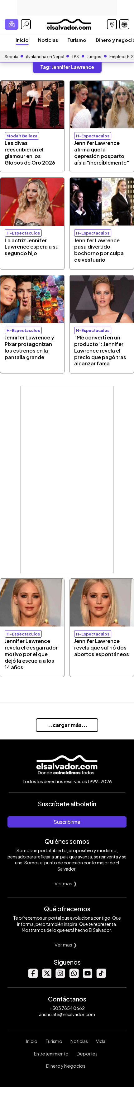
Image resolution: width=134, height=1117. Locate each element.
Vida (100, 1041)
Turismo (76, 40)
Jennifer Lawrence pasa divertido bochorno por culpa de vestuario (99, 250)
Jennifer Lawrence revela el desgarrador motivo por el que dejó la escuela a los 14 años (31, 654)
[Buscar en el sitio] (26, 24)
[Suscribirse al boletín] (11, 24)
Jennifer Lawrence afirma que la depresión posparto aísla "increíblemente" (101, 153)
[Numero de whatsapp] (74, 976)
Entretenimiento (51, 1053)
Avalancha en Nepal (45, 56)
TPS (75, 56)
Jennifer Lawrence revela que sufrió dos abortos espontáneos (101, 647)
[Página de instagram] (60, 976)
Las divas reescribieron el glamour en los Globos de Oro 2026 (30, 153)
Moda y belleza (22, 135)
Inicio (22, 40)
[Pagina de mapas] (112, 24)
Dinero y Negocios (65, 1066)
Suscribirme (67, 821)
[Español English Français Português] (124, 24)
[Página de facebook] (33, 976)
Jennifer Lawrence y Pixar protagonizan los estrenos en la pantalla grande (29, 347)
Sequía (11, 56)
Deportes (87, 1053)
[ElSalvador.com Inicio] (69, 24)
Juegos (94, 56)
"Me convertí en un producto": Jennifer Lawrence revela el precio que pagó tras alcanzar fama (100, 350)
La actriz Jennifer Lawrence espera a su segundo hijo (32, 247)
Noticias (48, 40)
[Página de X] (46, 976)
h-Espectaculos (92, 135)
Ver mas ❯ (66, 883)
